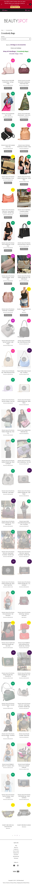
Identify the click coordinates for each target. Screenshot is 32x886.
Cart (28, 10)
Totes (21, 54)
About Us (16, 847)
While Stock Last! (15, 7)
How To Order (16, 851)
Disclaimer (16, 854)
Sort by (2, 36)
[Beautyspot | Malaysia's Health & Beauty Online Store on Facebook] (14, 865)
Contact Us (16, 849)
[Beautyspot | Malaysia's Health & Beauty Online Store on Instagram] (18, 865)
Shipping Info (16, 852)
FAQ (16, 845)
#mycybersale (16, 856)
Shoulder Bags (13, 54)
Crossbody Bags (22, 51)
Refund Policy (26, 882)
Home (2, 30)
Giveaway (16, 858)
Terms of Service (6, 882)
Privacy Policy (13, 882)
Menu (5, 10)
